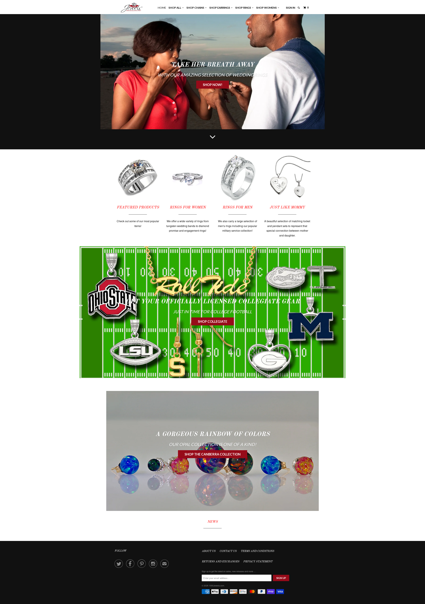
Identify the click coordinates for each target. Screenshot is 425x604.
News (212, 522)
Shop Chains (195, 7)
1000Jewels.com (216, 585)
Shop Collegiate (212, 321)
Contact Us (228, 551)
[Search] (299, 8)
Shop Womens (267, 7)
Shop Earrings (220, 7)
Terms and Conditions (257, 551)
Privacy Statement (257, 561)
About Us (208, 551)
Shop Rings (243, 7)
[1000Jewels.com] (131, 7)
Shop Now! (212, 85)
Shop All (175, 7)
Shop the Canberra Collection (213, 454)
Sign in (290, 7)
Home (162, 7)
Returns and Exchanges (220, 561)
